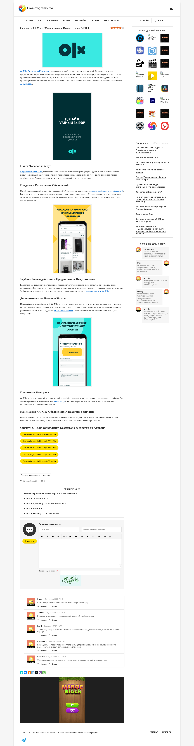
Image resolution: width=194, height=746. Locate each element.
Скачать (95, 21)
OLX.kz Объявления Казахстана (34, 71)
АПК (39, 21)
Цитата (54, 606)
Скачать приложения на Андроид (35, 475)
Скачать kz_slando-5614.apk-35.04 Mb (39, 434)
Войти (146, 21)
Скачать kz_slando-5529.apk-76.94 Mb (39, 454)
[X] (36, 672)
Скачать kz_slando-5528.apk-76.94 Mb (39, 461)
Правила (166, 732)
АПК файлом (26, 83)
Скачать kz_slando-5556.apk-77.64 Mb (39, 448)
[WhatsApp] (44, 672)
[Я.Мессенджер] (21, 672)
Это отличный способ (63, 310)
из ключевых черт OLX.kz (97, 291)
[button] (41, 536)
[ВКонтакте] (25, 672)
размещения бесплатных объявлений (106, 190)
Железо (66, 21)
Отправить (29, 541)
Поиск (160, 21)
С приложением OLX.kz (31, 171)
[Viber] (40, 672)
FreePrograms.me (40, 8)
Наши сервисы (111, 21)
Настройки (80, 21)
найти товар (59, 401)
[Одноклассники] (29, 672)
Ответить (44, 606)
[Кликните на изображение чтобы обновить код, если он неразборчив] (70, 585)
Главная (29, 21)
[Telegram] (32, 672)
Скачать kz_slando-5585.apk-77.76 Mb (39, 441)
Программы (52, 21)
